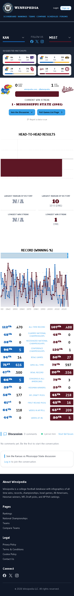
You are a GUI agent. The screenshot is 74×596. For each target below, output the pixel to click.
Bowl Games (37, 357)
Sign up (65, 8)
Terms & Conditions (13, 549)
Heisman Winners (37, 387)
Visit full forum (66, 434)
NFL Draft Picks (37, 395)
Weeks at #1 (37, 418)
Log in (7, 461)
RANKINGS (22, 16)
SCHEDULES (52, 16)
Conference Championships (37, 349)
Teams (6, 523)
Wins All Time (37, 365)
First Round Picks (37, 402)
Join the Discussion (20, 112)
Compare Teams (11, 528)
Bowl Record (37, 372)
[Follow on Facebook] (31, 41)
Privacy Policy (9, 544)
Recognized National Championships (37, 342)
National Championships (15, 518)
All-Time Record (37, 327)
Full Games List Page (49, 112)
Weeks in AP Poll (37, 410)
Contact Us (8, 559)
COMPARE (41, 16)
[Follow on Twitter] (37, 41)
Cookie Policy (9, 554)
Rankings (7, 513)
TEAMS (32, 16)
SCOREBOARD (9, 16)
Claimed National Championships (37, 334)
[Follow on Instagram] (42, 41)
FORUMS (64, 16)
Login (56, 8)
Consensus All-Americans (37, 380)
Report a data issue (38, 119)
